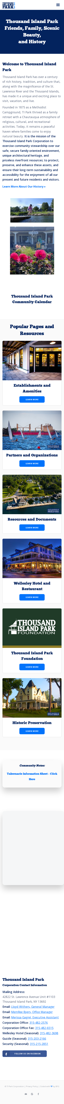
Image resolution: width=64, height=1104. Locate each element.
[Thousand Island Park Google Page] (32, 1094)
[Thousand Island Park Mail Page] (26, 1094)
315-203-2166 (37, 1039)
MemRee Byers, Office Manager (32, 1012)
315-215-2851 (39, 1044)
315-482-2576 (38, 1023)
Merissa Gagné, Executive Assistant (35, 1017)
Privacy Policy (32, 1086)
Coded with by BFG (49, 1086)
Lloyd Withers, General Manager (32, 1007)
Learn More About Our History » (24, 186)
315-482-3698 (49, 1033)
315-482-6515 (44, 1028)
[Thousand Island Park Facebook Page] (38, 1094)
